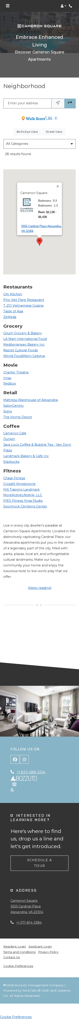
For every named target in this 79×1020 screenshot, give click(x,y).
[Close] (58, 186)
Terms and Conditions (19, 952)
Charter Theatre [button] (16, 372)
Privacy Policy (48, 952)
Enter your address (23, 103)
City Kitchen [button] (12, 294)
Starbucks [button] (11, 462)
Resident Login (14, 946)
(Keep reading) (39, 588)
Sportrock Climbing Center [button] (25, 506)
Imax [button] (7, 378)
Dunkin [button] (9, 439)
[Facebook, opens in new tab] (15, 759)
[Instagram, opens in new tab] (24, 759)
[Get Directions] (70, 103)
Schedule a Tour (39, 863)
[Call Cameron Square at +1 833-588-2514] (71, 6)
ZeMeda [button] (9, 317)
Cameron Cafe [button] (14, 433)
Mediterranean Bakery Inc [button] (24, 344)
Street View (56, 131)
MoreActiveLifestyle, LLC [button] (22, 495)
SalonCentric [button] (13, 406)
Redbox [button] (9, 383)
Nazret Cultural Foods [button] (20, 350)
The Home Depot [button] (17, 417)
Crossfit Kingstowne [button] (19, 484)
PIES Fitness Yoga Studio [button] (23, 501)
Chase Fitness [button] (14, 478)
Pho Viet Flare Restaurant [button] (23, 300)
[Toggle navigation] (8, 6)
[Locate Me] (58, 103)
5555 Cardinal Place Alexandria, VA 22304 (41, 229)
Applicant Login (40, 946)
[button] (63, 6)
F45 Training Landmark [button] (21, 489)
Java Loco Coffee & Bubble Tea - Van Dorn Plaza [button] (37, 447)
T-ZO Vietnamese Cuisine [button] (23, 306)
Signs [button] (7, 411)
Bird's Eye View (29, 131)
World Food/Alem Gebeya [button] (24, 356)
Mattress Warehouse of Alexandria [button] (30, 400)
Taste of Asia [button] (13, 311)
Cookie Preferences (18, 966)
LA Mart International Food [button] (25, 339)
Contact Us (11, 957)
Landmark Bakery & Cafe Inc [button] (26, 456)
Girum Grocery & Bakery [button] (22, 333)
